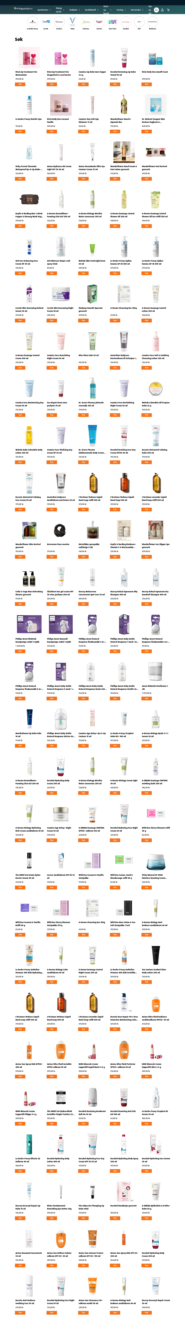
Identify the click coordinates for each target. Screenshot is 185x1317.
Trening (120, 10)
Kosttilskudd (90, 10)
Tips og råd (150, 10)
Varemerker (136, 10)
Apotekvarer (43, 10)
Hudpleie (73, 10)
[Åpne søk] (156, 9)
